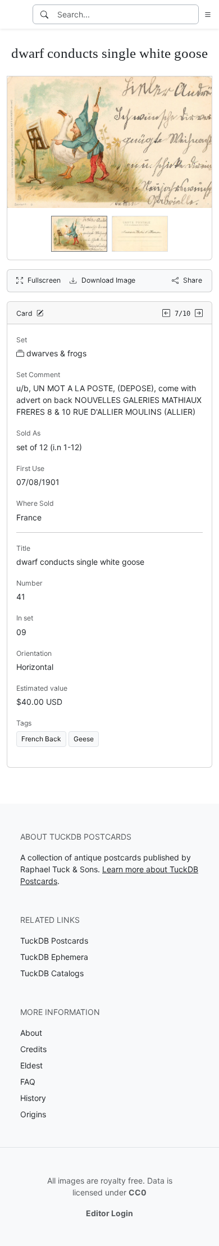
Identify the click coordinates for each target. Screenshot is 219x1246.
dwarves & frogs (56, 353)
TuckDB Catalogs (52, 973)
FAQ (27, 1081)
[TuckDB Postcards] (15, 14)
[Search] (44, 14)
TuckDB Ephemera (54, 957)
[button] (205, 14)
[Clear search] (191, 14)
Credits (33, 1049)
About (31, 1032)
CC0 (138, 1192)
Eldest (31, 1065)
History (33, 1098)
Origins (33, 1114)
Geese (84, 739)
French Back (41, 739)
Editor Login (109, 1213)
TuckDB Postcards (54, 940)
